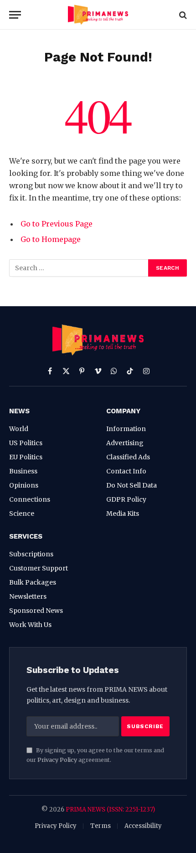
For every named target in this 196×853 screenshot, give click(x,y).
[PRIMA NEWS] (98, 15)
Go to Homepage (51, 239)
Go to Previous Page (57, 223)
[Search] (182, 15)
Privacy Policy (57, 759)
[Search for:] (79, 268)
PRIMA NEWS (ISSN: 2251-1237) (110, 809)
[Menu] (15, 15)
